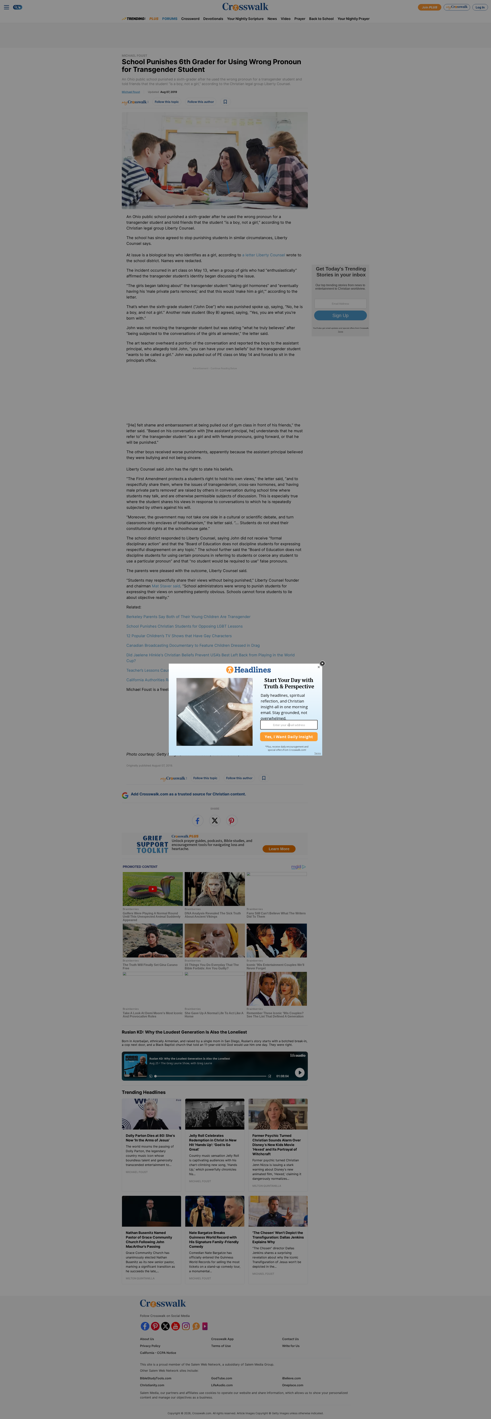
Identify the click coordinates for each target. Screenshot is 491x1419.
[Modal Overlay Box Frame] (245, 710)
